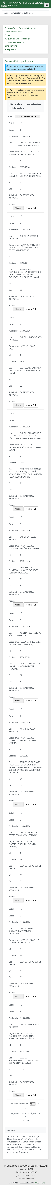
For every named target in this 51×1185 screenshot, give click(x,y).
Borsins (8, 35)
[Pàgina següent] (23, 1120)
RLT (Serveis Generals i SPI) (17, 38)
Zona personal (11, 46)
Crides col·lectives (12, 31)
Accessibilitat (27, 1182)
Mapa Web (14, 1182)
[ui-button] (46, 5)
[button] (22, 123)
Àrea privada (10, 49)
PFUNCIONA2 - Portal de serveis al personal (27, 4)
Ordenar (10, 116)
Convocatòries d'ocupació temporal (21, 28)
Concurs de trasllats (14, 42)
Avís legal (40, 1182)
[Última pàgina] (28, 1120)
